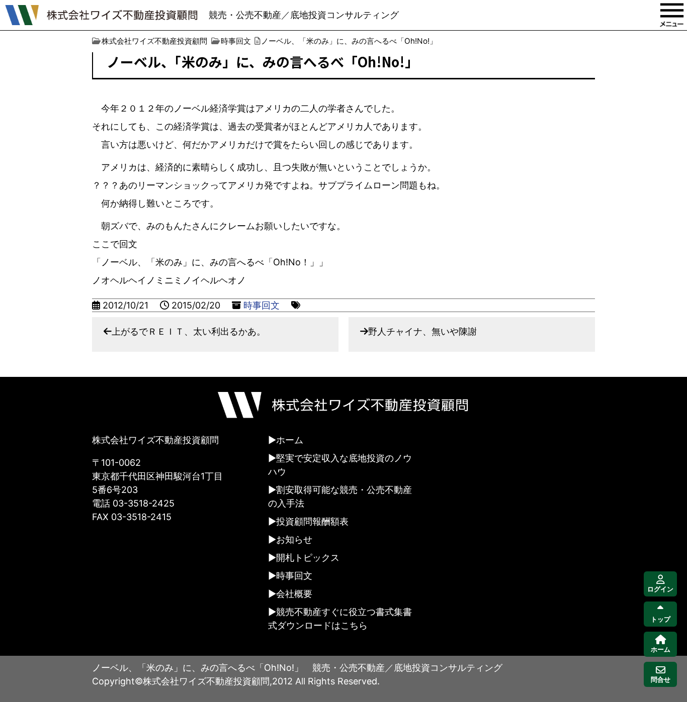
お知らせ (294, 539)
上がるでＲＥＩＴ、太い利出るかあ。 (189, 331)
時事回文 (261, 305)
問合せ (660, 679)
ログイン (660, 589)
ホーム (289, 440)
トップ (660, 619)
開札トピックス (307, 557)
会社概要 (294, 593)
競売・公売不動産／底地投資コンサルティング (304, 15)
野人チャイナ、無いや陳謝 (422, 331)
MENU (672, 15)
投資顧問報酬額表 (312, 521)
